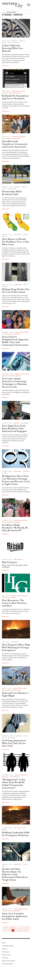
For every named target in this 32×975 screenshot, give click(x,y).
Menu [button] (28, 5)
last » (26, 930)
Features (14, 41)
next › (21, 930)
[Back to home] (11, 4)
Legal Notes (18, 284)
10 (16, 930)
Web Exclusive (18, 559)
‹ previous (12, 927)
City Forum (17, 234)
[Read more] (16, 28)
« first (5, 927)
